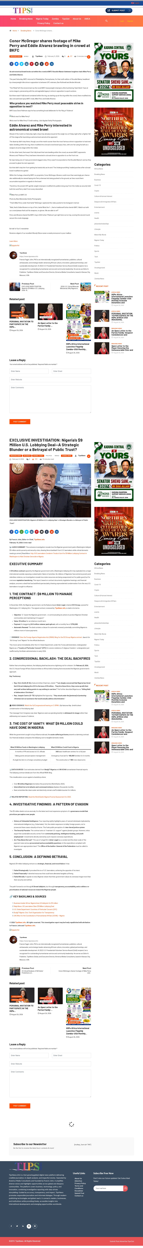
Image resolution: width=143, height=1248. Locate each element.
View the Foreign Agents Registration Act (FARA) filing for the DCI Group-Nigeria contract (51, 637)
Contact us (58, 23)
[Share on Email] (37, 64)
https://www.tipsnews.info (29, 256)
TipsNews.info (39, 539)
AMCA (87, 19)
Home (13, 19)
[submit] (125, 1188)
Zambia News (99, 279)
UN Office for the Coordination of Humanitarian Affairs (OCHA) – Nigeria (39, 916)
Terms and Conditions (79, 1187)
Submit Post (79, 1193)
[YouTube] (29, 1226)
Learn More (13, 241)
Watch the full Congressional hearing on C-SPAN (42, 705)
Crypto (96, 191)
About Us (77, 19)
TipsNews (39, 56)
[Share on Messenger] (17, 64)
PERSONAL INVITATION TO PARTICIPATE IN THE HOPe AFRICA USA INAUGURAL (122, 316)
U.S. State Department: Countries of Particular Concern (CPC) (35, 909)
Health (96, 218)
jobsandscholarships (101, 224)
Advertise (78, 1181)
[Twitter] (17, 1226)
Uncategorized (99, 268)
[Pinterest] (35, 1226)
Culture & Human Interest (103, 196)
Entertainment (17, 317)
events (96, 213)
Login (122, 21)
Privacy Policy (43, 23)
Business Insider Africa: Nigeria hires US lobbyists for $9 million (36, 903)
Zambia (55, 19)
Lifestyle (97, 229)
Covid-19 (97, 185)
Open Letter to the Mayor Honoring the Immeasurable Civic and (122, 348)
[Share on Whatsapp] (22, 532)
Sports (96, 251)
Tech (96, 257)
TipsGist (65, 19)
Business (97, 180)
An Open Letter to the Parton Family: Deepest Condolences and (122, 332)
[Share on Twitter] (22, 64)
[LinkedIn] (23, 1226)
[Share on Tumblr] (42, 64)
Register (130, 21)
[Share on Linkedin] (27, 64)
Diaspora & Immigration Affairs (105, 202)
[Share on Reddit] (47, 64)
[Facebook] (11, 1226)
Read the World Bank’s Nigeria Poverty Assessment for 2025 (49, 797)
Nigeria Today (42, 19)
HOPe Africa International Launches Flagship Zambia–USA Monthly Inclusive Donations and (122, 298)
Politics (96, 246)
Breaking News (26, 19)
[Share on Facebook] (11, 64)
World (26, 56)
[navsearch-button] (105, 21)
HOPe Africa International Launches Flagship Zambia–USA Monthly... (49, 347)
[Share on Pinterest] (32, 64)
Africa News (45, 335)
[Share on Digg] (52, 64)
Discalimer (79, 1191)
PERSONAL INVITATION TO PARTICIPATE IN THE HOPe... (78, 324)
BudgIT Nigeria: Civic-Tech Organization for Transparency (34, 912)
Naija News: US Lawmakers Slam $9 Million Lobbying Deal (34, 906)
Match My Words (100, 235)
